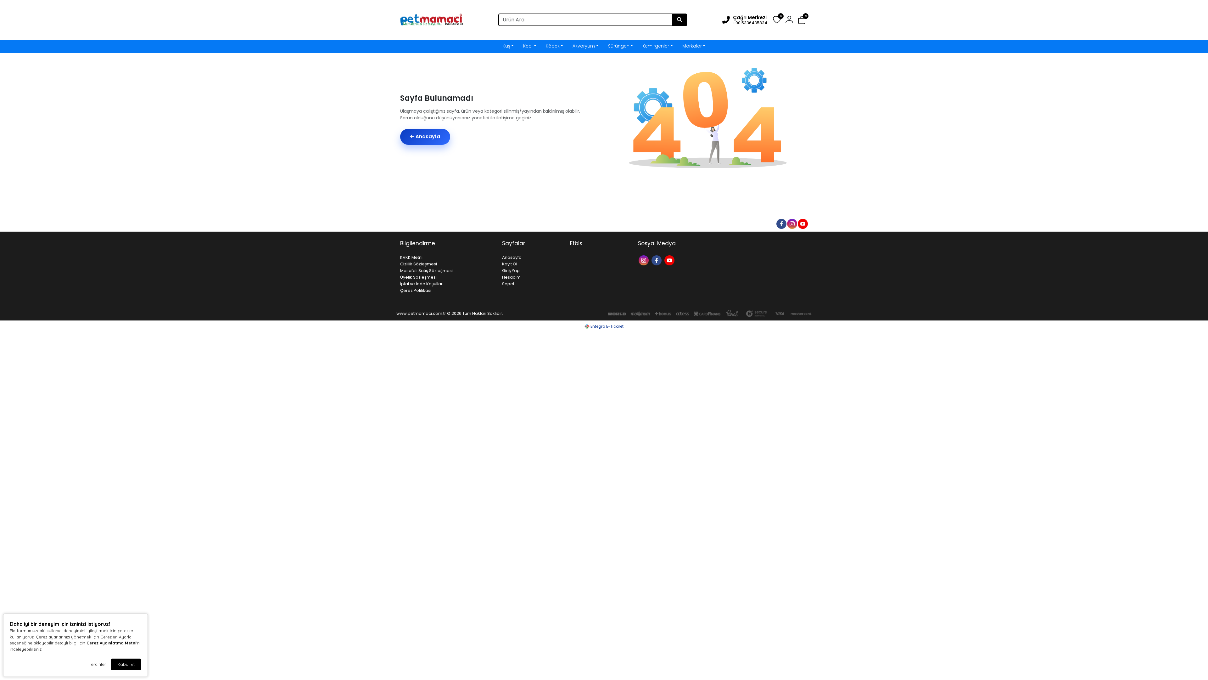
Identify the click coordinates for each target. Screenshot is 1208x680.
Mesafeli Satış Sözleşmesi (426, 271)
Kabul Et (126, 664)
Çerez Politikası (415, 290)
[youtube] (802, 223)
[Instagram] (644, 259)
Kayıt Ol (509, 264)
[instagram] (791, 223)
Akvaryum (584, 46)
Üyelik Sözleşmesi (418, 277)
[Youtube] (670, 259)
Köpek (553, 46)
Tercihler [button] (97, 664)
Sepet (508, 284)
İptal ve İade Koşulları (422, 284)
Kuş (506, 46)
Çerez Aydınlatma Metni (111, 642)
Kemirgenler (655, 46)
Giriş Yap (511, 271)
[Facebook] (657, 259)
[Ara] (679, 20)
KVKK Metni (411, 257)
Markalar (692, 46)
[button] (802, 20)
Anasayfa (427, 136)
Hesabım (511, 277)
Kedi (528, 46)
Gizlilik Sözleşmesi (418, 264)
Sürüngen (618, 46)
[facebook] (781, 223)
